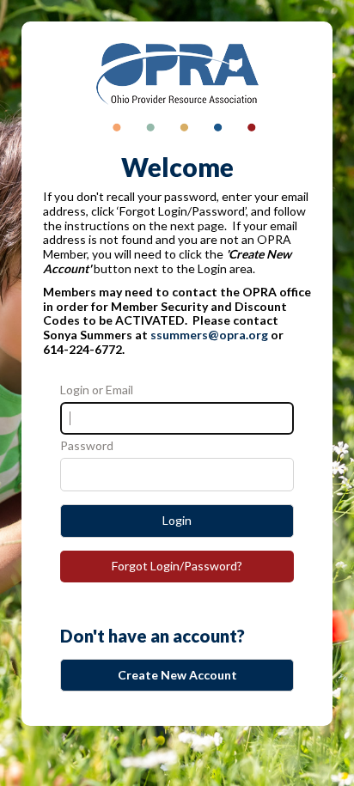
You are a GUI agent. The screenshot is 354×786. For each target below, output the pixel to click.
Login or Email (96, 390)
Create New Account (177, 674)
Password (86, 446)
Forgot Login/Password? (177, 565)
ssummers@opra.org (209, 334)
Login (177, 520)
